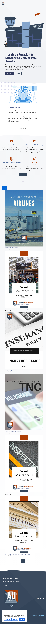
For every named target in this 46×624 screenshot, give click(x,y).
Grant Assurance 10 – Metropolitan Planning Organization (18, 554)
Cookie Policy (41, 615)
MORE (23, 561)
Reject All (15, 619)
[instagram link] (38, 598)
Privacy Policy (34, 615)
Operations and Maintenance (11, 162)
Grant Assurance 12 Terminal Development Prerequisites (17, 309)
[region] (14, 616)
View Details (23, 174)
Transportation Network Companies (13, 431)
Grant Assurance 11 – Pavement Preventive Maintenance (17, 493)
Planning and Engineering (34, 145)
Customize (7, 619)
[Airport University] (9, 3)
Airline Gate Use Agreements (11, 247)
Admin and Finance (11, 145)
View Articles (10, 73)
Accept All (22, 619)
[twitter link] (40, 598)
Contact (18, 73)
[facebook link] (43, 598)
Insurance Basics (8, 370)
